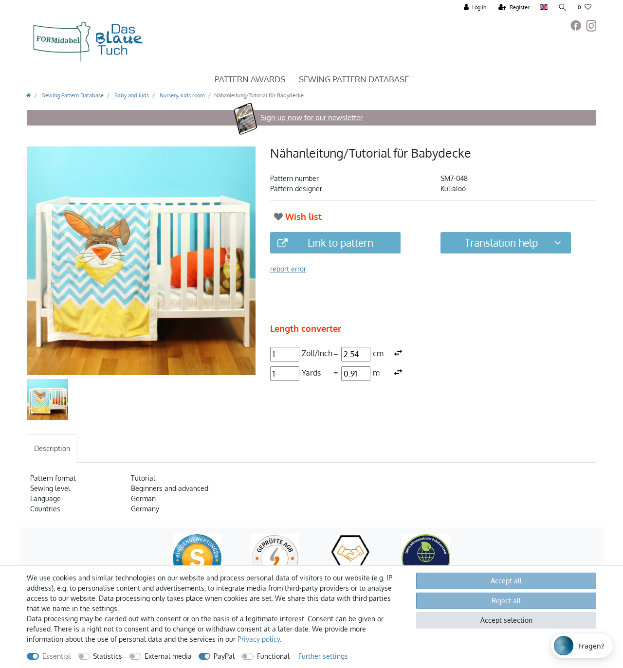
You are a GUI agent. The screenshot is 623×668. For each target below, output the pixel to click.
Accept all (506, 581)
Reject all (506, 600)
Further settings (323, 656)
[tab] (52, 448)
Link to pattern (340, 242)
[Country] (544, 7)
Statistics (107, 656)
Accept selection (506, 620)
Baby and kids (131, 95)
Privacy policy (259, 639)
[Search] (562, 7)
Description (52, 448)
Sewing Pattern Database (354, 79)
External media (168, 656)
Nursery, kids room (181, 95)
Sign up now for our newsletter (311, 117)
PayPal (224, 656)
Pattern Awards (250, 79)
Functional (273, 656)
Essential (56, 656)
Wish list (302, 216)
